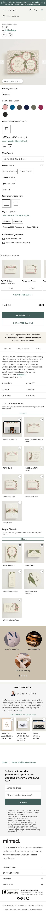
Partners (7, 879)
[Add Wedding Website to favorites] (19, 419)
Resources (8, 884)
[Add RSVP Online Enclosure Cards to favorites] (41, 419)
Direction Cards (9, 497)
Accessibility (39, 905)
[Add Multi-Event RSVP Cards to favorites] (41, 447)
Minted (5, 762)
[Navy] (27, 107)
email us (21, 374)
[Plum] (41, 107)
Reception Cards (31, 497)
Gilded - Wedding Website (36, 736)
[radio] (6, 94)
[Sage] (34, 107)
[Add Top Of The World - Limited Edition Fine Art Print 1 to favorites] (28, 719)
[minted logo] (12, 10)
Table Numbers (8, 565)
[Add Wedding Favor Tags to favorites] (19, 600)
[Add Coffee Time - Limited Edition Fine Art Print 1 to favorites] (11, 719)
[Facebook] (18, 898)
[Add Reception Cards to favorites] (41, 476)
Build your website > (34, 4)
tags (38, 349)
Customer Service (11, 873)
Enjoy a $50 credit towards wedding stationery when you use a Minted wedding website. (23, 3)
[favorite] (10, 35)
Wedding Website (9, 439)
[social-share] (4, 35)
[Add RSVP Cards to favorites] (19, 447)
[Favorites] (36, 10)
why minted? (23, 349)
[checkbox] (11, 288)
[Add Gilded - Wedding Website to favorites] (43, 719)
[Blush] (5, 107)
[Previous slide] (2, 62)
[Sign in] (30, 10)
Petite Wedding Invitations (24, 762)
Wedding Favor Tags (11, 620)
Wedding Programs (10, 591)
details (7, 349)
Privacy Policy (21, 905)
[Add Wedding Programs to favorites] (19, 571)
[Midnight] (5, 114)
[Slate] (19, 107)
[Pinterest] (21, 898)
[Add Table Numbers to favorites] (19, 545)
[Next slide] (44, 62)
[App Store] (10, 892)
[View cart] (41, 10)
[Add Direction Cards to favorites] (19, 476)
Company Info (9, 867)
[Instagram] (27, 898)
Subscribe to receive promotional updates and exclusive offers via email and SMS (22, 776)
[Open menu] (5, 10)
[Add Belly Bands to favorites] (19, 502)
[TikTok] (24, 898)
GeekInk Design (10, 30)
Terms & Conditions (9, 905)
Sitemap (31, 905)
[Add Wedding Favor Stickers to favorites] (41, 571)
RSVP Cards (7, 468)
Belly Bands (7, 523)
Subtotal (6, 305)
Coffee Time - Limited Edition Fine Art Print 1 (7, 736)
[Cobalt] (12, 107)
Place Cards (29, 565)
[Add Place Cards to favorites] (41, 545)
